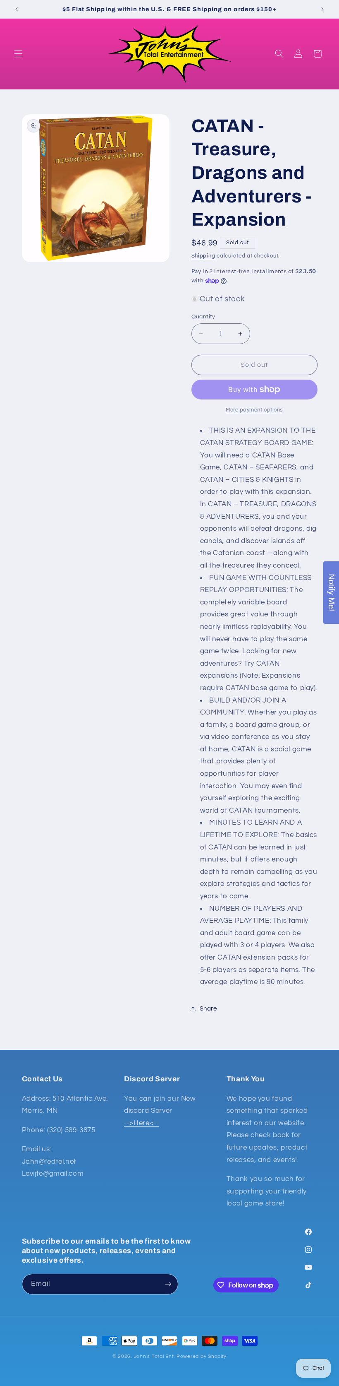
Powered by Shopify (202, 1356)
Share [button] (208, 1009)
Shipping (203, 256)
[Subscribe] (167, 1284)
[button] (18, 53)
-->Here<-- (141, 1123)
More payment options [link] (254, 410)
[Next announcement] (322, 9)
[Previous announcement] (16, 9)
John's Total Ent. (154, 1356)
